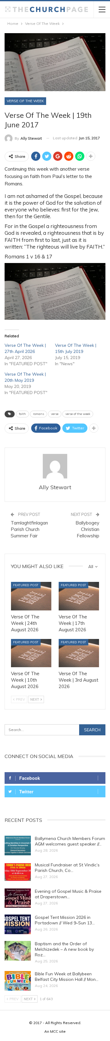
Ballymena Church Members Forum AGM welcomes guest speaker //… (70, 841)
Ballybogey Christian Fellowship (87, 529)
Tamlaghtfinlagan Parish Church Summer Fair (29, 529)
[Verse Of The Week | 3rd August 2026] (79, 653)
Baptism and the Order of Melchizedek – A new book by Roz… (64, 949)
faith (22, 414)
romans (38, 414)
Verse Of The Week (25, 101)
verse (54, 414)
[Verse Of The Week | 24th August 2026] (31, 596)
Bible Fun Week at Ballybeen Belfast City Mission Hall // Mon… (66, 976)
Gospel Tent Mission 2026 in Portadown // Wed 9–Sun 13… (65, 920)
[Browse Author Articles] (55, 466)
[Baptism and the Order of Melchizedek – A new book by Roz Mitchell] (18, 951)
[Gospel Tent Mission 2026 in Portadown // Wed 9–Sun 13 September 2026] (18, 924)
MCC (54, 1031)
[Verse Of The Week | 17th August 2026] (79, 596)
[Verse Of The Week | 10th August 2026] (31, 653)
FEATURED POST (25, 585)
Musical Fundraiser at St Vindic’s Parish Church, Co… (67, 867)
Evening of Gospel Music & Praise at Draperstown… (68, 894)
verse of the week (77, 414)
